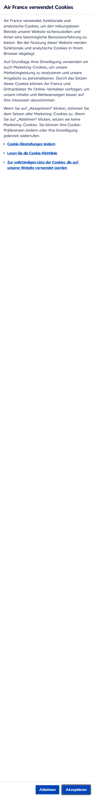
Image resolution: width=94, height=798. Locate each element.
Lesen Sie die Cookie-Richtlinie (32, 153)
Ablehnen (47, 789)
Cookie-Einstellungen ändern (31, 144)
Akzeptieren (76, 789)
